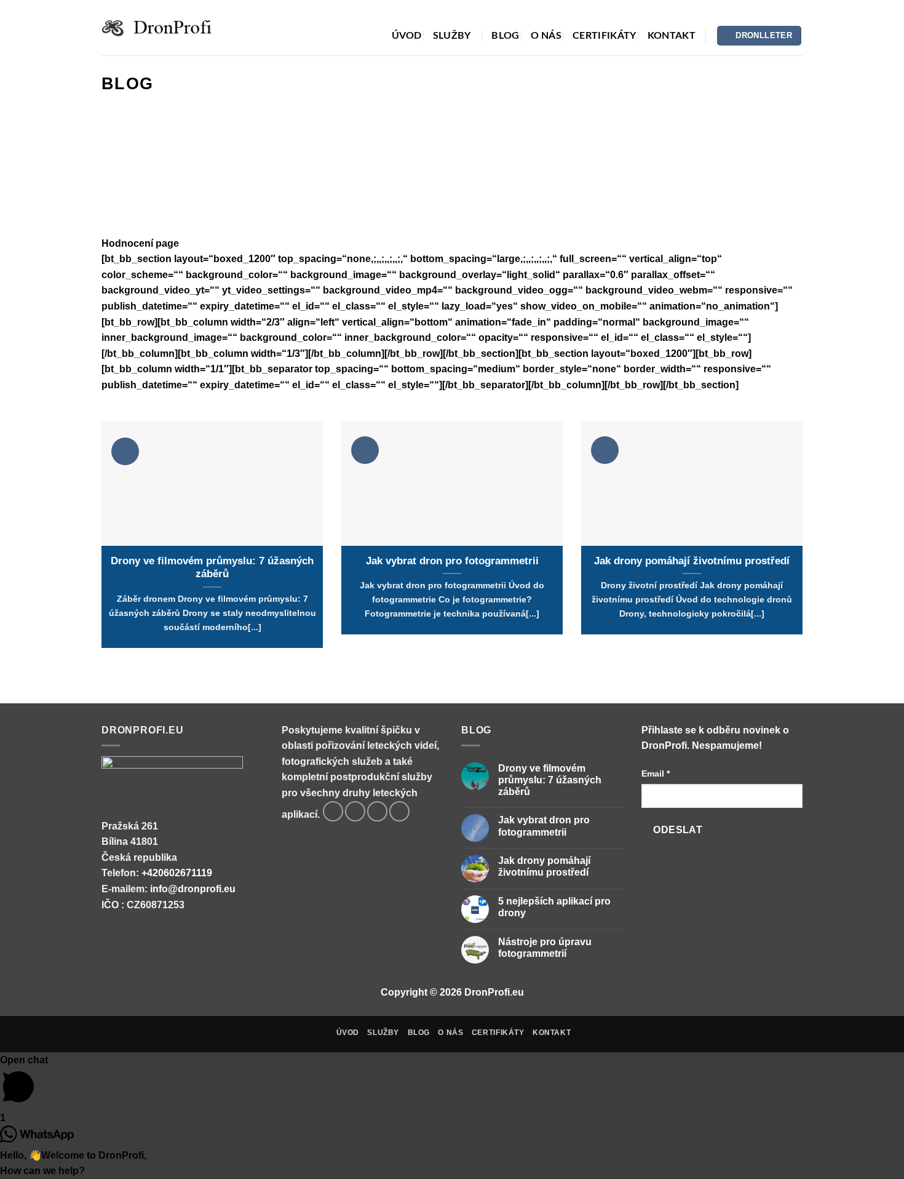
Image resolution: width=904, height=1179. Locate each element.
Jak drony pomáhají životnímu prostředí (692, 561)
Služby (452, 36)
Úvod (407, 36)
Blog (505, 36)
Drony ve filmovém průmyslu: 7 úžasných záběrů (212, 567)
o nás (546, 36)
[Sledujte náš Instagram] (355, 811)
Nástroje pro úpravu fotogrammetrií (545, 948)
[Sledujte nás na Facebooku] (333, 811)
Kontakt (672, 36)
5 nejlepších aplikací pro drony (554, 907)
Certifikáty (604, 36)
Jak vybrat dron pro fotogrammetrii (452, 561)
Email (655, 773)
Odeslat (677, 830)
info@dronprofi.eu (193, 889)
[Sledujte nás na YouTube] (399, 811)
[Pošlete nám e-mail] (377, 811)
